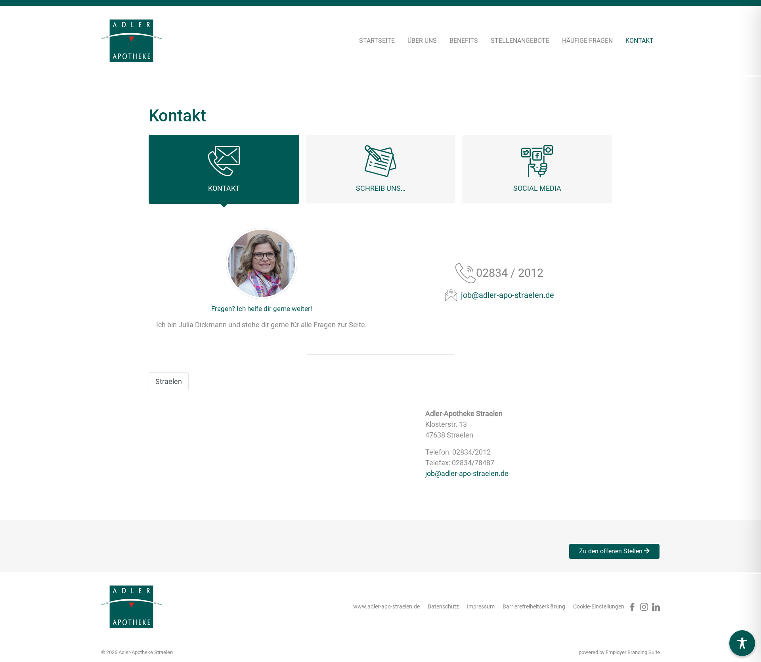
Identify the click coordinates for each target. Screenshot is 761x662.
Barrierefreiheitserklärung (534, 606)
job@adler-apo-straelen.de (507, 295)
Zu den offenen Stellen (613, 551)
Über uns (422, 40)
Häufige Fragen (587, 40)
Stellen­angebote (520, 40)
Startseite (377, 40)
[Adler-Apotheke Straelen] (131, 41)
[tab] (224, 169)
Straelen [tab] (168, 381)
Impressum (481, 606)
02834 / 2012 (509, 273)
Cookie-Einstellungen (598, 606)
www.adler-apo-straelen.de (386, 606)
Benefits (463, 40)
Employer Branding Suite (633, 652)
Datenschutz (443, 606)
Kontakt (639, 40)
